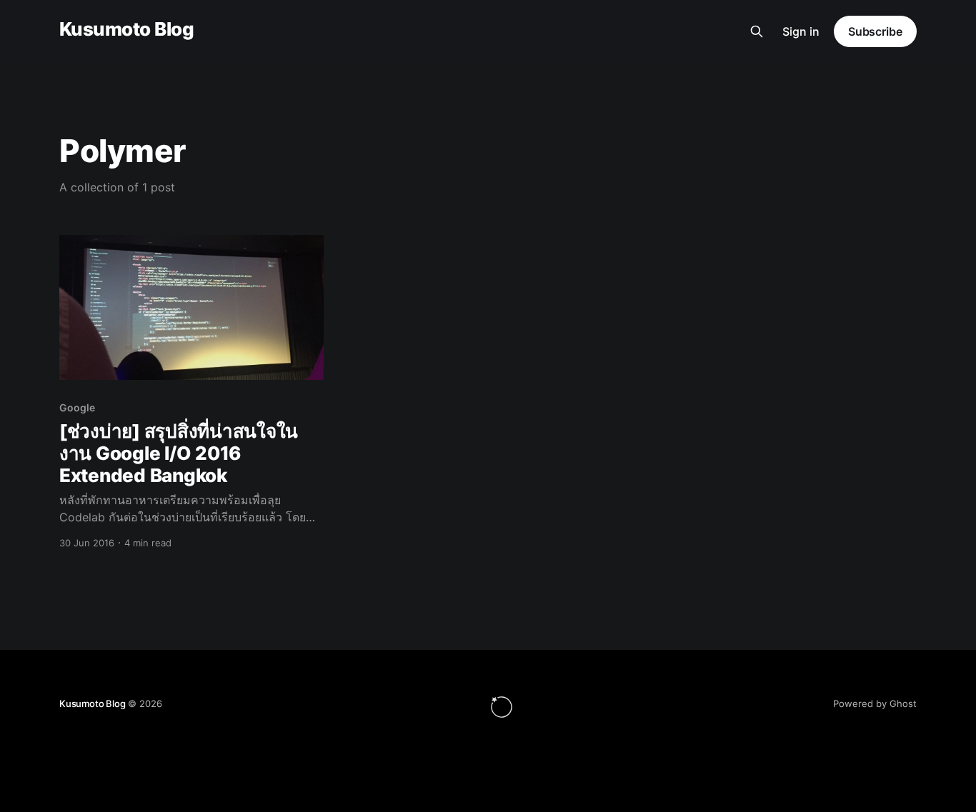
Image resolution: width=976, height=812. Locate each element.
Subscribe (875, 31)
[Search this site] (756, 31)
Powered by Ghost (875, 703)
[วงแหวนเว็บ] (501, 707)
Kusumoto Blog (126, 29)
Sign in (801, 31)
